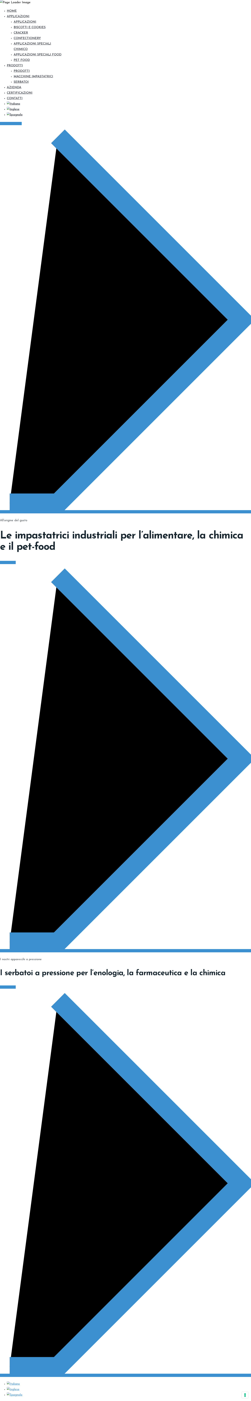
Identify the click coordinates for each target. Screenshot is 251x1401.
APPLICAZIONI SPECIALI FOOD (37, 54)
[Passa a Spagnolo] (15, 114)
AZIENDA (14, 87)
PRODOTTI (15, 65)
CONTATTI (15, 98)
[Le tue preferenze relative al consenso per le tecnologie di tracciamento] (245, 1395)
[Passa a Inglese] (13, 109)
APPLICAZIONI (18, 16)
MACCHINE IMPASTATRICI (33, 76)
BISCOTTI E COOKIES (30, 27)
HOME (12, 11)
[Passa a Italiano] (13, 1384)
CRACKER (21, 32)
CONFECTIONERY (27, 38)
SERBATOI (21, 82)
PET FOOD (22, 60)
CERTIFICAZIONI (19, 93)
